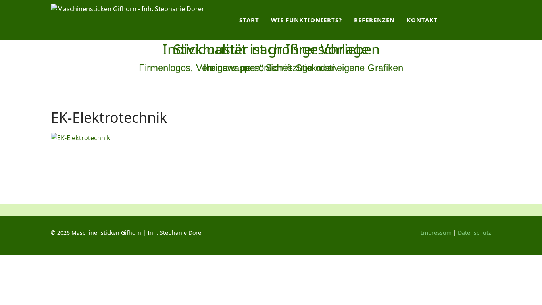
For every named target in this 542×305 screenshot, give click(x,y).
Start (249, 20)
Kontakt (422, 20)
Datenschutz (474, 232)
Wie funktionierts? (306, 20)
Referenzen (374, 20)
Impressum (436, 232)
